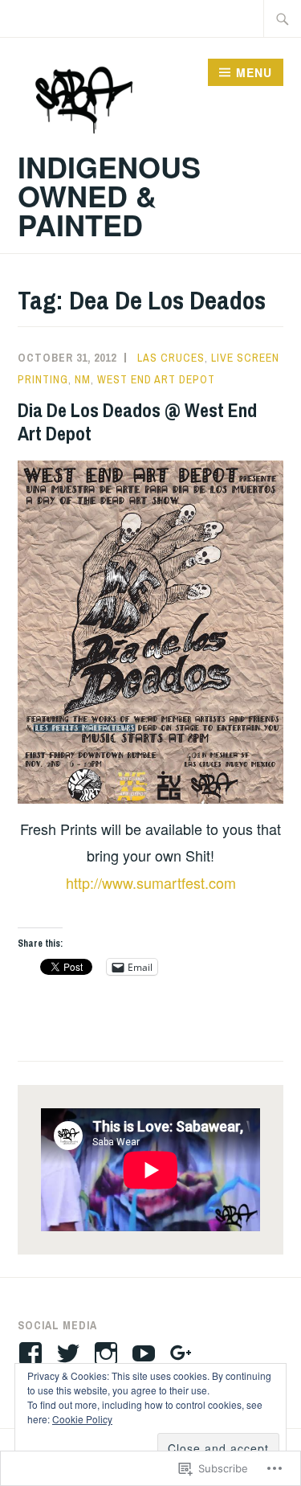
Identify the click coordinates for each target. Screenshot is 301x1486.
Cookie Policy (82, 1419)
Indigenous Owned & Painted (109, 195)
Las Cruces (171, 357)
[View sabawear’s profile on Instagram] (108, 1353)
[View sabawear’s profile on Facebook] (33, 1353)
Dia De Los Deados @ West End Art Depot (137, 421)
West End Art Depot (156, 379)
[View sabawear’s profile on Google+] (184, 1353)
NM (83, 379)
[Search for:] (282, 18)
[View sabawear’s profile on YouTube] (146, 1353)
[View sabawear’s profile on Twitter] (71, 1353)
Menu (254, 72)
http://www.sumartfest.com (151, 882)
